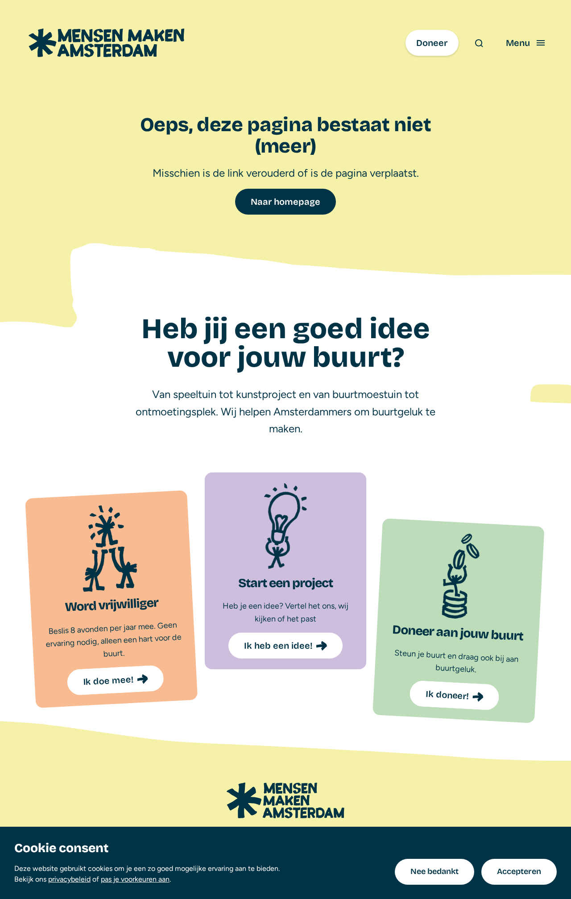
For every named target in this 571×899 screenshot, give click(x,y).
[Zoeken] (479, 43)
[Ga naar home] (106, 43)
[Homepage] (285, 800)
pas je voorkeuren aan (135, 879)
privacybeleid (69, 879)
